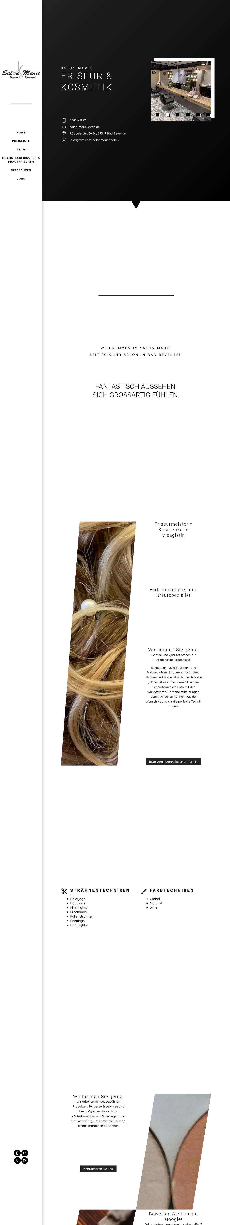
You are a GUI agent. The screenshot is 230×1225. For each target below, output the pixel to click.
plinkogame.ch (176, 954)
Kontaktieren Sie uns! (98, 1169)
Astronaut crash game (167, 927)
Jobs (21, 178)
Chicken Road (185, 912)
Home (21, 132)
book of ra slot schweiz (168, 949)
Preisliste (21, 141)
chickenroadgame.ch (191, 944)
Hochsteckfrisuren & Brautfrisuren (21, 159)
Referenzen (21, 170)
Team (21, 149)
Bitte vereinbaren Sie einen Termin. (173, 762)
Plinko (202, 912)
